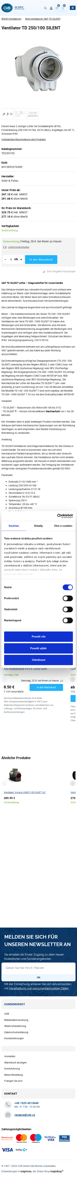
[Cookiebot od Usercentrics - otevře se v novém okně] (57, 516)
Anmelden (9, 1056)
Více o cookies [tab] (63, 525)
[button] (16, 247)
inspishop (56, 1171)
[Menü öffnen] (73, 8)
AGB (6, 1013)
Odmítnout (38, 659)
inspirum (26, 1171)
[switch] (68, 598)
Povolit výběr (38, 648)
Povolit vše (38, 636)
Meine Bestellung (13, 1074)
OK (38, 977)
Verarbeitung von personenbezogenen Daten (39, 988)
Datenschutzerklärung (16, 1032)
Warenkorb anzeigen (15, 1062)
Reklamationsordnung (16, 1020)
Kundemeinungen (14, 1038)
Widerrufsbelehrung (15, 1026)
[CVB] (12, 8)
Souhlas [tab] (14, 525)
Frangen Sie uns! (13, 1080)
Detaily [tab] (38, 525)
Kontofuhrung (12, 1068)
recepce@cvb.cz (25, 1115)
